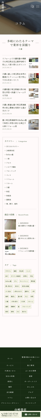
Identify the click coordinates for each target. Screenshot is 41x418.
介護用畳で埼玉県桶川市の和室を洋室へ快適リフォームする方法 (14, 92)
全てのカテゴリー (12, 146)
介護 (7, 187)
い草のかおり (18, 291)
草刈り (17, 286)
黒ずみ (24, 311)
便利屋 (33, 281)
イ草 (7, 159)
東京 (6, 311)
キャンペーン (24, 281)
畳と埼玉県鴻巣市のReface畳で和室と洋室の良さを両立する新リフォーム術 (14, 123)
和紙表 (8, 195)
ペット (8, 175)
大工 (26, 296)
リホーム (9, 183)
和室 (7, 191)
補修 (6, 296)
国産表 (8, 199)
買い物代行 (8, 286)
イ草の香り (14, 301)
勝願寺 (13, 306)
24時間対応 (10, 150)
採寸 (6, 276)
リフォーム (10, 179)
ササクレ (8, 271)
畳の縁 (20, 296)
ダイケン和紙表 (15, 276)
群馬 (12, 311)
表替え (25, 276)
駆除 (15, 271)
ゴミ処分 (8, 291)
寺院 (32, 296)
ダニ (15, 281)
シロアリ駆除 (11, 167)
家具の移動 (25, 286)
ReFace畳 (8, 281)
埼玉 (31, 276)
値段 (6, 306)
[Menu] (37, 6)
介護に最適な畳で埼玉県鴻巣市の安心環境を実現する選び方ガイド (14, 107)
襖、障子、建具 (11, 204)
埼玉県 (21, 271)
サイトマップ (31, 403)
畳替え (27, 291)
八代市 (23, 301)
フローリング (11, 171)
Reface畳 (9, 154)
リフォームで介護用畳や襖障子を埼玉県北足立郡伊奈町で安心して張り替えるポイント (14, 61)
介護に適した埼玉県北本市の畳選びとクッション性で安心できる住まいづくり (14, 77)
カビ (18, 311)
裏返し (13, 296)
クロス (8, 163)
